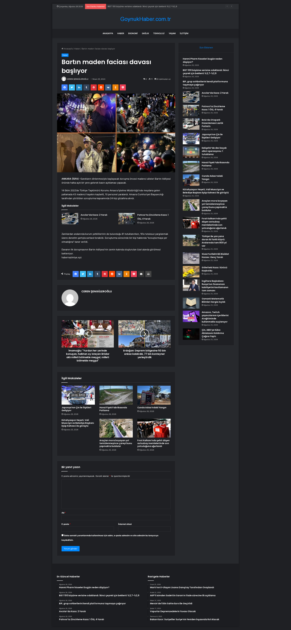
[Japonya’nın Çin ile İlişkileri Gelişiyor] (78, 395)
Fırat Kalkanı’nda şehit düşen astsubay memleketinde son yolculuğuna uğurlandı (153, 443)
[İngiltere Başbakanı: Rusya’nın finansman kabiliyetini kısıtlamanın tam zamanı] (191, 285)
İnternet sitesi (125, 524)
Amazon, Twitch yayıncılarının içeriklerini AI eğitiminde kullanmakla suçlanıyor (215, 317)
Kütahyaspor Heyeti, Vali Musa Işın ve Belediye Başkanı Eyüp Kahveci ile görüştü (78, 423)
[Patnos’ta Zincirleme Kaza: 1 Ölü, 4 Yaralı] (126, 218)
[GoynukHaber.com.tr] (145, 19)
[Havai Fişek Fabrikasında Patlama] (116, 395)
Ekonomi (133, 33)
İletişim (184, 33)
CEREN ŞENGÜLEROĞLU (77, 79)
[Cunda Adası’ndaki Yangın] (154, 395)
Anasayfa (108, 33)
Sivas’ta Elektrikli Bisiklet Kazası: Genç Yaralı (215, 255)
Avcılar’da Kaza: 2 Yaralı (94, 214)
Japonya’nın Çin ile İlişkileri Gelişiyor (76, 409)
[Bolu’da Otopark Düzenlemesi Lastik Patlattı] (191, 124)
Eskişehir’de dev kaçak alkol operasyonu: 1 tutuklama (214, 151)
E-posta (66, 524)
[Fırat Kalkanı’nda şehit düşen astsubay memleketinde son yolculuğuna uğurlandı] (154, 428)
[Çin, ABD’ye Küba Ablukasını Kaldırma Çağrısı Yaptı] (191, 334)
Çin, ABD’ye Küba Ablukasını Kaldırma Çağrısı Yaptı (213, 333)
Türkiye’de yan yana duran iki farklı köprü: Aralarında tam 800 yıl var (214, 241)
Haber (120, 33)
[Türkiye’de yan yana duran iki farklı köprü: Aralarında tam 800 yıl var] (191, 240)
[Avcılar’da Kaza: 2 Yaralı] (70, 218)
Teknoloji (158, 33)
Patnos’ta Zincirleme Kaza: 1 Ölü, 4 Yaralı (213, 108)
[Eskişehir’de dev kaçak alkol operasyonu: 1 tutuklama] (191, 152)
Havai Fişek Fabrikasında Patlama (113, 409)
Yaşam (172, 33)
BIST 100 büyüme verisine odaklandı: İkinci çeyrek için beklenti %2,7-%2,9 (206, 72)
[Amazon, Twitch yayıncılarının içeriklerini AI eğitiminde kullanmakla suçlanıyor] (191, 316)
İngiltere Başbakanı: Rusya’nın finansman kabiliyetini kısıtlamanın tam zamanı (215, 285)
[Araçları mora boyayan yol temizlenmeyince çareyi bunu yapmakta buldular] (116, 428)
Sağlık (145, 33)
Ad (64, 512)
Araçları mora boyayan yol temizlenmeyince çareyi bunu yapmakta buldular (115, 443)
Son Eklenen (206, 47)
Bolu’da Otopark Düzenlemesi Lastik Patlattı (212, 123)
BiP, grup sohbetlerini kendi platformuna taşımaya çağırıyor (135, 6)
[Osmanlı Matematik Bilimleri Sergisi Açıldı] (191, 303)
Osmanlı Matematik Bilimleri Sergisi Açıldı (213, 300)
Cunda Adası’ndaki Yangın (151, 407)
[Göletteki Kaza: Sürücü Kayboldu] (191, 271)
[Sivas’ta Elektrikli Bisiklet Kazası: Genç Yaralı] (191, 258)
